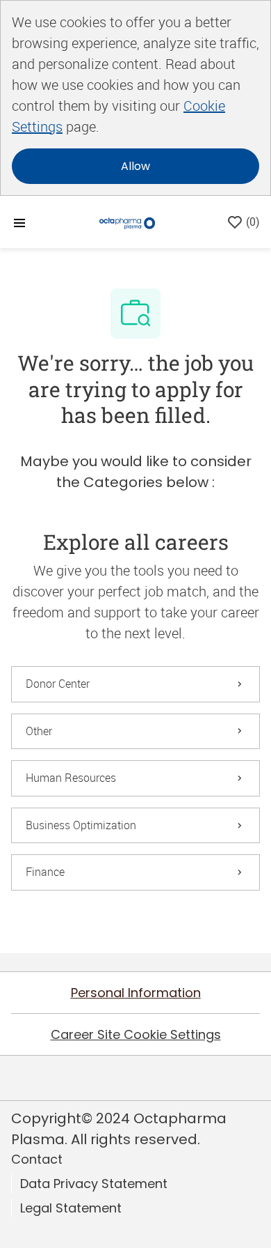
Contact (37, 1160)
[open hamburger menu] (19, 222)
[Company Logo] (127, 222)
